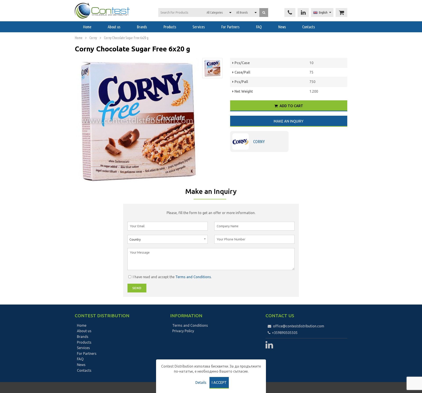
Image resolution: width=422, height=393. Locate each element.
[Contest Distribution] (102, 11)
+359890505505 (284, 333)
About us (114, 27)
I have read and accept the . (172, 277)
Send (137, 288)
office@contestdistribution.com (298, 326)
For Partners (230, 27)
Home (87, 27)
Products (169, 27)
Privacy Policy (183, 331)
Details (200, 382)
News (282, 27)
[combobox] (167, 239)
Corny (93, 38)
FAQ (259, 27)
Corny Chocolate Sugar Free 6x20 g (126, 38)
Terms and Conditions (193, 277)
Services (199, 27)
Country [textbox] (135, 239)
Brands (142, 27)
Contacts (308, 27)
